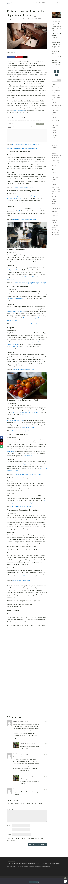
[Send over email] (1, 446)
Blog (51, 2)
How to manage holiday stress (21, 580)
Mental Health (32, 19)
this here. (22, 414)
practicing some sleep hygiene (16, 311)
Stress (8, 21)
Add (15, 420)
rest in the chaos (27, 455)
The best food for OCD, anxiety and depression (26, 431)
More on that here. (19, 110)
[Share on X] (1, 440)
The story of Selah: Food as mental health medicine (22, 148)
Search (59, 80)
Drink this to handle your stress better (23, 369)
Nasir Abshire (56, 90)
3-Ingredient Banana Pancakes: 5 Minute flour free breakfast (56, 230)
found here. (10, 279)
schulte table (55, 105)
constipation (15, 346)
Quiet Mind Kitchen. (28, 427)
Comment (10, 809)
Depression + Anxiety (21, 19)
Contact (58, 2)
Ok (30, 882)
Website (9, 834)
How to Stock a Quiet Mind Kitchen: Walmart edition (56, 97)
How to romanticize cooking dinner (22, 506)
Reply (45, 721)
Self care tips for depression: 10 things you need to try (27, 474)
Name (9, 825)
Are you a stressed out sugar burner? (22, 187)
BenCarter (55, 120)
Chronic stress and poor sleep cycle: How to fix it (26, 324)
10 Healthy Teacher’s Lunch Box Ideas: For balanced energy (55, 143)
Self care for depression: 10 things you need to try (26, 144)
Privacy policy (36, 882)
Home (32, 2)
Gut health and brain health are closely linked (25, 412)
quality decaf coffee (12, 270)
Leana (21, 743)
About (38, 2)
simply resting (25, 575)
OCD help (41, 19)
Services (45, 2)
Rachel (15, 754)
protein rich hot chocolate (26, 277)
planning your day (25, 464)
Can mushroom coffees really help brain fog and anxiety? (29, 283)
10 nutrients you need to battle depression (24, 219)
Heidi (14, 721)
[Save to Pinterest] (1, 443)
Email (9, 830)
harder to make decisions (15, 298)
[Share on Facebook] (1, 437)
